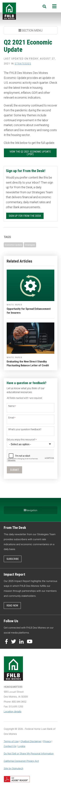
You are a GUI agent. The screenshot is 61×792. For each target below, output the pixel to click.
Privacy (47, 741)
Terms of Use (11, 741)
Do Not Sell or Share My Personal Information (29, 753)
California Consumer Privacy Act (21, 761)
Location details (12, 711)
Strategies (23, 63)
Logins (21, 746)
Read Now (12, 605)
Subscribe (13, 558)
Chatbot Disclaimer (30, 741)
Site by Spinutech (13, 768)
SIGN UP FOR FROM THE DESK (25, 215)
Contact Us (10, 746)
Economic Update (13, 244)
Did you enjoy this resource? (22, 439)
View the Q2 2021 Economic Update (30, 151)
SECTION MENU (31, 30)
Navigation (31, 510)
